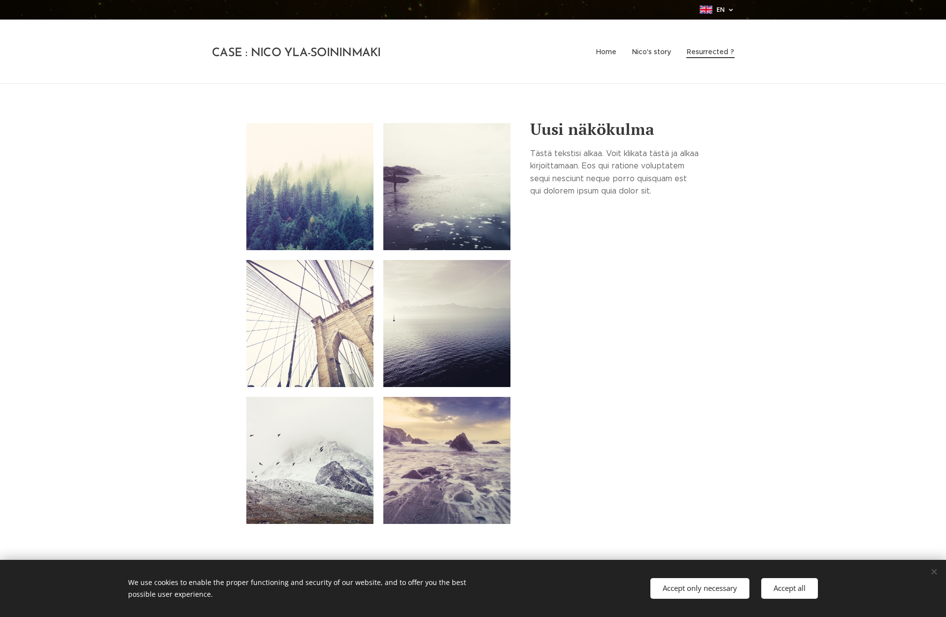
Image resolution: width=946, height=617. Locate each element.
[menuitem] (609, 51)
